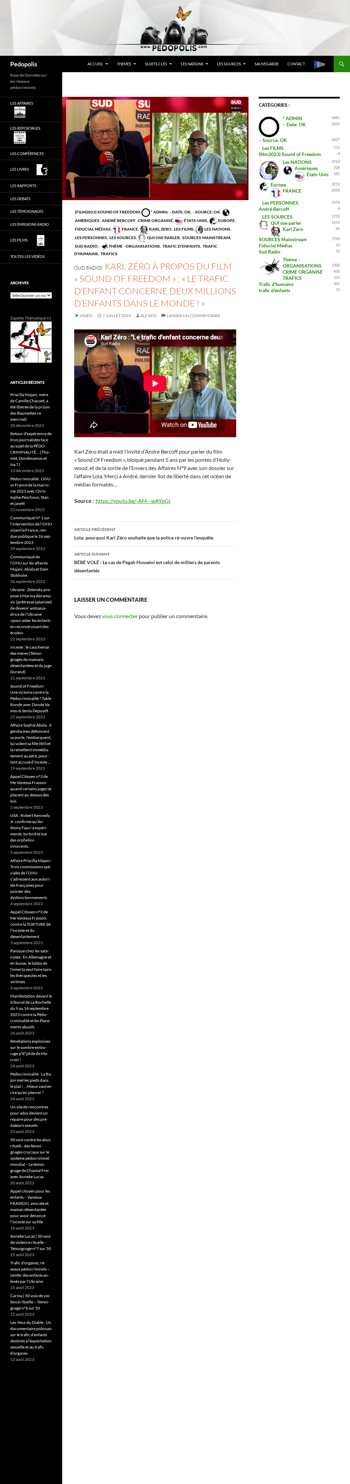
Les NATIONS (192, 64)
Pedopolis (23, 64)
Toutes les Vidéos (27, 256)
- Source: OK (206, 211)
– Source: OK (273, 140)
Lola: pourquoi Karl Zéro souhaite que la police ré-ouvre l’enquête (143, 534)
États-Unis (195, 220)
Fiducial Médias (92, 229)
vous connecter (120, 616)
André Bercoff (118, 220)
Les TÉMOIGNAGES (26, 211)
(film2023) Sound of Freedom (107, 211)
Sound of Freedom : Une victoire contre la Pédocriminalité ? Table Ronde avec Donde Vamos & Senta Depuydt (30, 698)
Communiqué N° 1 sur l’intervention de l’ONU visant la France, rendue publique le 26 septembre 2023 (31, 530)
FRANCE (129, 229)
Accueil (95, 64)
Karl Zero (160, 229)
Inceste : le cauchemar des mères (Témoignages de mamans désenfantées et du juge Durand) (31, 659)
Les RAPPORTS (23, 185)
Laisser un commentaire (193, 315)
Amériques (306, 168)
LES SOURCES (229, 64)
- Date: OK (180, 211)
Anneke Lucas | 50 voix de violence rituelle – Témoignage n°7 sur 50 (30, 1242)
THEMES (124, 64)
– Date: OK (294, 124)
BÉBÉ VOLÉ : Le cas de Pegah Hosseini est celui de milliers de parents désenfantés (147, 562)
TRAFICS (109, 253)
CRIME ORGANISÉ (155, 220)
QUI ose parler (163, 237)
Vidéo (86, 315)
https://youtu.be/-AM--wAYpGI (133, 500)
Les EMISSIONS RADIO (29, 224)
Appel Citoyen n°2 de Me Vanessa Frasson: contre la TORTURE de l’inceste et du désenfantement (30, 924)
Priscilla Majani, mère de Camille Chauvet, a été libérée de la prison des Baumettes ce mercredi (30, 407)
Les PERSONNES (90, 237)
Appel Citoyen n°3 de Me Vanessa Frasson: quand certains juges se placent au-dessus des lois (30, 789)
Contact (296, 64)
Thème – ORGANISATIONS (302, 263)
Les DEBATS (20, 198)
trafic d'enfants (181, 246)
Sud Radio (86, 246)
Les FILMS (183, 229)
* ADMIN (158, 211)
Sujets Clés (156, 64)
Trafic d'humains (276, 284)
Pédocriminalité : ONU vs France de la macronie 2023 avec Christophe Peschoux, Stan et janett (30, 491)
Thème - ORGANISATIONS (134, 246)
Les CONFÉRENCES (27, 153)
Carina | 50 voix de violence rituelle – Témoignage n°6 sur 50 (30, 1302)
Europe (226, 220)
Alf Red (148, 315)
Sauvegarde (267, 64)
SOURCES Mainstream (205, 237)
